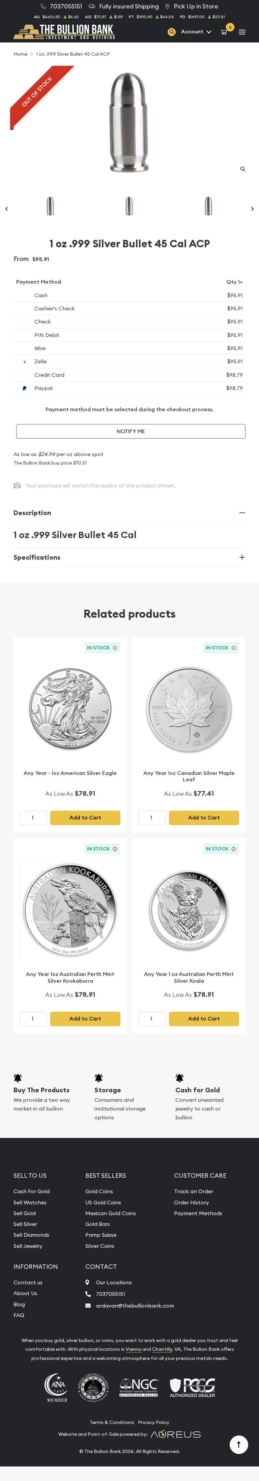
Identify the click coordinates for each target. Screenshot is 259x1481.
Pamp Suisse (100, 1234)
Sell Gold (24, 1213)
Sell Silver (25, 1224)
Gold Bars (97, 1224)
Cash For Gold (31, 1191)
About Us (25, 1293)
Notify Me (131, 431)
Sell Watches (30, 1202)
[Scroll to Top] (239, 1444)
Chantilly (162, 1349)
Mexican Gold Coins (110, 1213)
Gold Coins (99, 1191)
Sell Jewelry (27, 1245)
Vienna (134, 1349)
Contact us (27, 1282)
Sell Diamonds (31, 1234)
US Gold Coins (103, 1202)
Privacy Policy (153, 1422)
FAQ (18, 1315)
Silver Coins (99, 1245)
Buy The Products (41, 1090)
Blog (19, 1304)
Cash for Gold (197, 1090)
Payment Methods (198, 1213)
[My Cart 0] (225, 31)
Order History (191, 1202)
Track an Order (193, 1191)
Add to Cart (85, 817)
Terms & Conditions (112, 1422)
